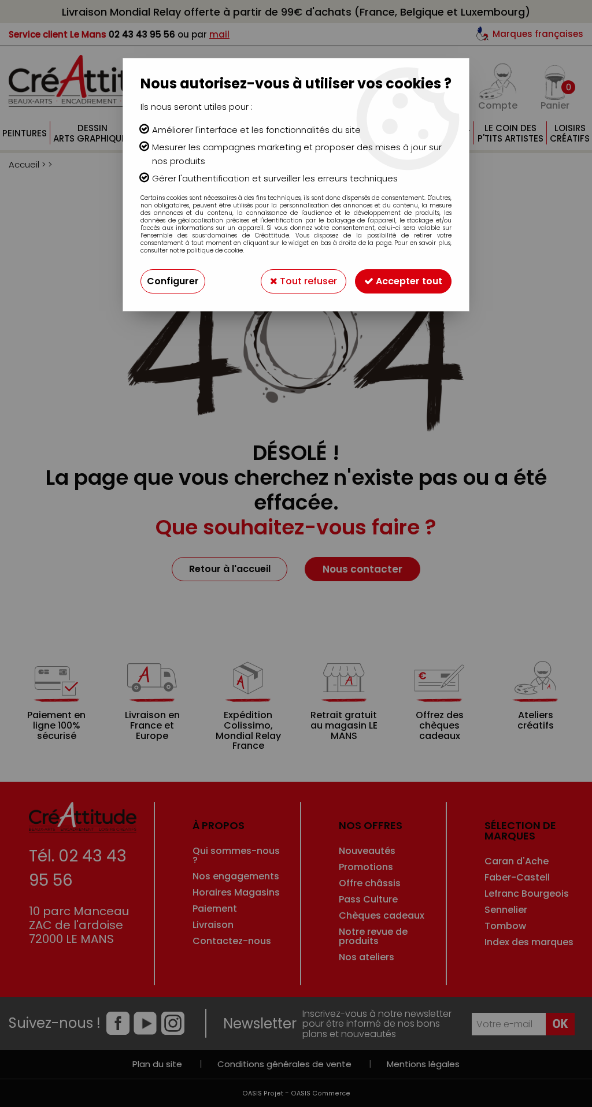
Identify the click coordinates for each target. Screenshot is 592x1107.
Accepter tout (407, 281)
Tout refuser (307, 281)
